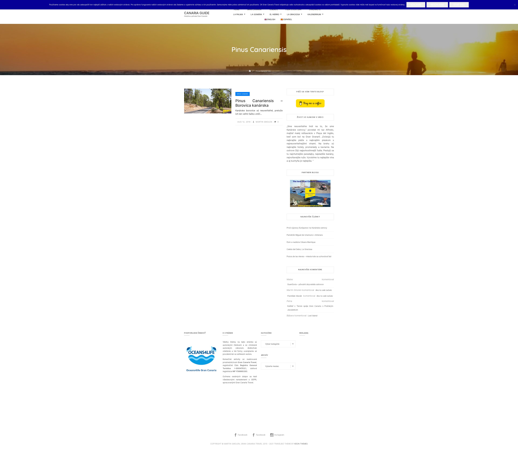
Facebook (242, 435)
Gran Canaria (254, 9)
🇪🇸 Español (286, 19)
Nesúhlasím (437, 5)
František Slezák (294, 296)
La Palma (238, 14)
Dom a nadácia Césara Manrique (301, 242)
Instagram (279, 435)
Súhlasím (415, 5)
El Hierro (274, 14)
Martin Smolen (263, 122)
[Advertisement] (317, 380)
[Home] (250, 71)
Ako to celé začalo (324, 290)
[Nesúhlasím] (514, 4)
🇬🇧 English (269, 19)
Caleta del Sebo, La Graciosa (299, 249)
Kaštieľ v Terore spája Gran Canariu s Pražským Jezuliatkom (310, 308)
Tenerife (273, 9)
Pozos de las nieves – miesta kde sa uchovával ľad (309, 256)
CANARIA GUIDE (196, 13)
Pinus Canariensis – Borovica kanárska (259, 103)
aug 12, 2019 (244, 122)
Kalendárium (314, 14)
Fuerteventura (293, 9)
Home (236, 9)
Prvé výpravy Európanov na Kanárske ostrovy (307, 228)
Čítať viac (459, 5)
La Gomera (256, 14)
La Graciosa (293, 14)
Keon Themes (301, 444)
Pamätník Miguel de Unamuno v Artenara (305, 235)
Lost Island (312, 315)
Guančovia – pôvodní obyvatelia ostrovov (305, 284)
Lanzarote (315, 9)
